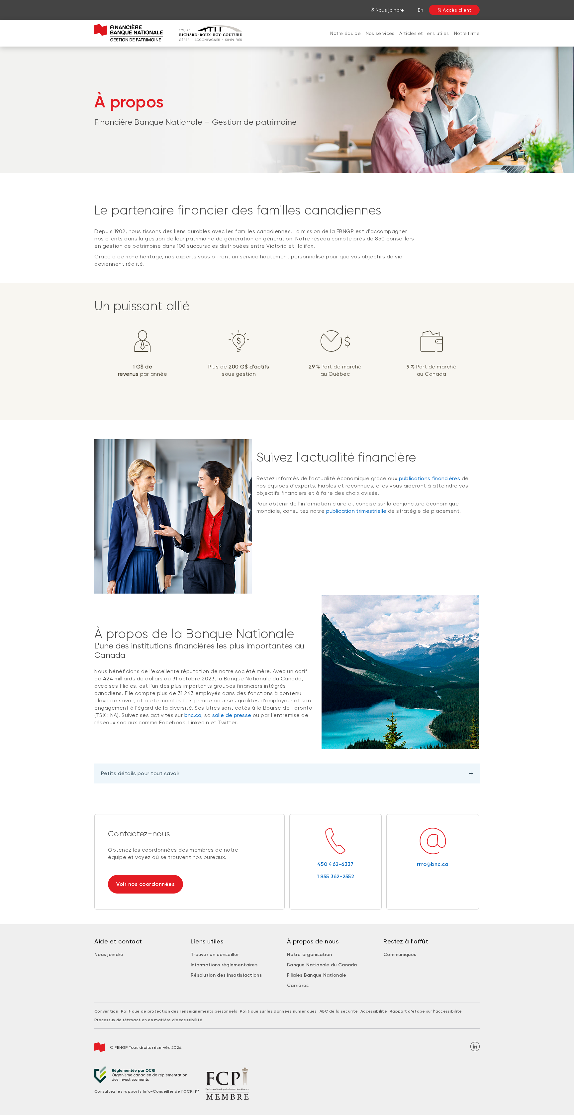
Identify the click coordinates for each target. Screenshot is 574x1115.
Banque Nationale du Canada (322, 965)
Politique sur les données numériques (278, 1011)
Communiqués (399, 954)
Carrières (298, 985)
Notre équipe (345, 33)
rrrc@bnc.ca (432, 864)
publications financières (429, 478)
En (420, 10)
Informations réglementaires (224, 965)
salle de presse (231, 715)
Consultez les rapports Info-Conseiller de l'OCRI (144, 1091)
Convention (106, 1011)
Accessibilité (373, 1011)
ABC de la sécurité (339, 1011)
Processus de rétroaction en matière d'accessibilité (148, 1020)
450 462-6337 (335, 864)
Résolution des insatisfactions (226, 975)
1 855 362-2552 (335, 876)
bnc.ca (193, 715)
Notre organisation (309, 954)
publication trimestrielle (356, 511)
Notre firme (467, 33)
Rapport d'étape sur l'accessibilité (426, 1011)
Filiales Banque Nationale (316, 975)
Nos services (380, 33)
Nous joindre (109, 954)
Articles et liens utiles (424, 33)
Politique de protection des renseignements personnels (179, 1011)
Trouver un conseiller (215, 954)
